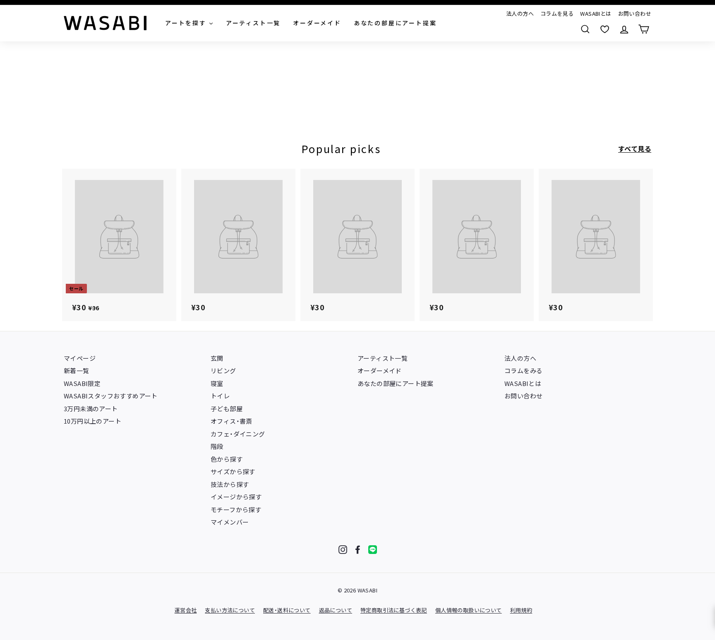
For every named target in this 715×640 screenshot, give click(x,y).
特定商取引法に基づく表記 (393, 610)
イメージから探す (236, 496)
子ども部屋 (226, 408)
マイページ (80, 358)
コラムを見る (556, 13)
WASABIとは (595, 13)
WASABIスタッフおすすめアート (111, 395)
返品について (335, 610)
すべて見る (634, 148)
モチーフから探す (236, 509)
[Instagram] (342, 549)
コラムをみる (523, 370)
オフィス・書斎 (231, 421)
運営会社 (186, 610)
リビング (223, 370)
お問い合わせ (634, 13)
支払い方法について (230, 610)
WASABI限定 (82, 383)
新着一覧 (76, 370)
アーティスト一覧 (383, 358)
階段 (217, 446)
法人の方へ (520, 13)
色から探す (226, 459)
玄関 (217, 358)
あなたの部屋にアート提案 (396, 383)
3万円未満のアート (91, 408)
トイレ (220, 395)
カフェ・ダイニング (238, 433)
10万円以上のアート (92, 421)
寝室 (217, 383)
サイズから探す (233, 471)
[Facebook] (357, 549)
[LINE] (372, 549)
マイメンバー (230, 522)
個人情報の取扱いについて (468, 610)
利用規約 (521, 610)
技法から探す (230, 484)
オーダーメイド (380, 370)
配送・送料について (287, 610)
